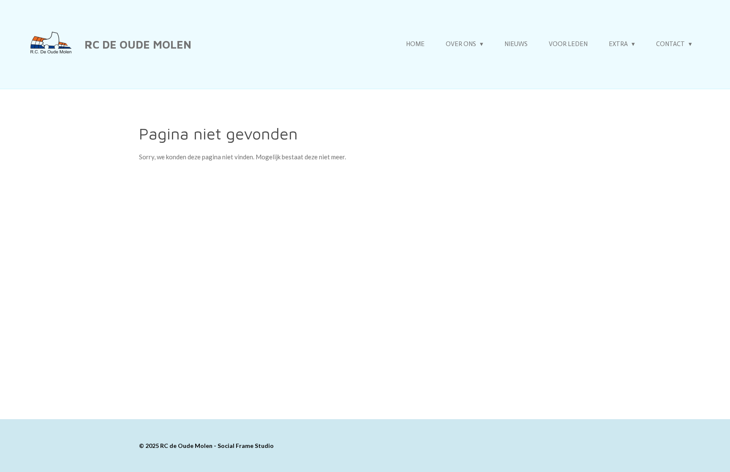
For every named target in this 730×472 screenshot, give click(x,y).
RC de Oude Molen (137, 44)
